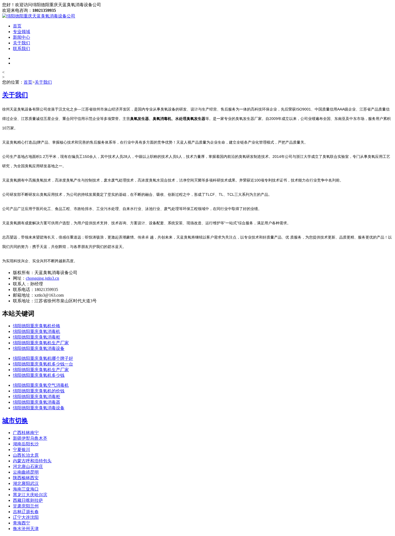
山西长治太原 (26, 455)
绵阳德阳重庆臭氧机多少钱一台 (43, 364)
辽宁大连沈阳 (26, 517)
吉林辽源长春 (26, 511)
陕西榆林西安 (26, 477)
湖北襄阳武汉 (26, 483)
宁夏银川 (21, 449)
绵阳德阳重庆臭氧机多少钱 (38, 375)
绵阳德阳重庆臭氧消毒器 (36, 402)
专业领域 (21, 31)
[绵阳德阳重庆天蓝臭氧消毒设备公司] (38, 16)
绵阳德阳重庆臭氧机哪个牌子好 (43, 358)
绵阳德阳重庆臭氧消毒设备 (38, 348)
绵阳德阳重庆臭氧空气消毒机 (41, 385)
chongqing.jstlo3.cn (42, 278)
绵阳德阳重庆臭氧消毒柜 (36, 337)
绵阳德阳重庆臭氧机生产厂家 (41, 342)
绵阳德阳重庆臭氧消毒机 (36, 331)
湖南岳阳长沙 (26, 444)
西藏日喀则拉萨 (28, 500)
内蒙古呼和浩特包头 (32, 461)
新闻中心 (21, 37)
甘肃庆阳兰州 (26, 506)
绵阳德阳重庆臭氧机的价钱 (38, 391)
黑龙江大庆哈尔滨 (30, 494)
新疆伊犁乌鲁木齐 (30, 438)
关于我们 (21, 43)
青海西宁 (21, 523)
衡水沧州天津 (26, 528)
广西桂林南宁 (26, 432)
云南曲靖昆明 (26, 472)
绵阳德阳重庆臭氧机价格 (36, 326)
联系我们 (21, 48)
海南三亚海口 (26, 489)
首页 (17, 26)
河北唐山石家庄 (28, 466)
